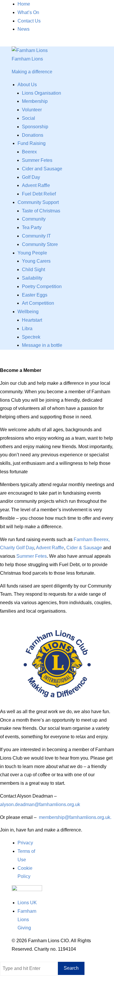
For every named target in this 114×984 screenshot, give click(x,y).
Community (34, 218)
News (24, 29)
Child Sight (33, 269)
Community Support (38, 202)
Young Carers (36, 261)
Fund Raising (32, 143)
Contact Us (29, 20)
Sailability (32, 278)
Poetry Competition (42, 286)
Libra (27, 328)
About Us (27, 84)
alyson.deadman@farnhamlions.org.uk (40, 804)
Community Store (40, 244)
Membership (35, 101)
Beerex (29, 151)
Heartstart (32, 320)
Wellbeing (28, 311)
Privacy (25, 842)
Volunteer (32, 109)
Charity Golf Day (17, 547)
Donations (32, 135)
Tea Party (32, 227)
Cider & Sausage (84, 547)
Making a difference (32, 71)
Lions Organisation (41, 93)
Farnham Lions (27, 58)
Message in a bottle (42, 345)
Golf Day (31, 177)
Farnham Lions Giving (27, 920)
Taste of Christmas (41, 210)
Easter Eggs (34, 294)
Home (24, 3)
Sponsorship (35, 126)
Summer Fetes (37, 160)
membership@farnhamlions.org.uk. (75, 817)
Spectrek (31, 337)
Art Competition (38, 303)
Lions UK (27, 902)
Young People (32, 252)
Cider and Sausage (42, 168)
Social (28, 118)
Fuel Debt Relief (39, 193)
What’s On (28, 12)
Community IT (36, 235)
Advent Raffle (36, 185)
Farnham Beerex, (92, 539)
